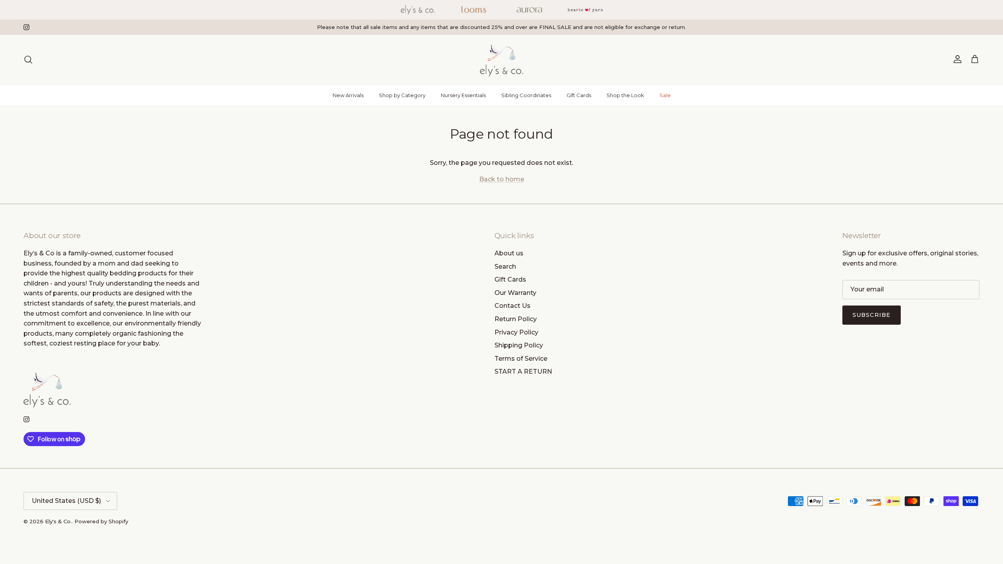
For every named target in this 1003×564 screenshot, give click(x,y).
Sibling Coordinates (526, 95)
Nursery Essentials (463, 95)
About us (508, 253)
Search (505, 266)
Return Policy (515, 319)
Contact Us (512, 305)
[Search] (28, 59)
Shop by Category (402, 95)
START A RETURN (523, 371)
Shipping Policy (518, 345)
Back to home (501, 179)
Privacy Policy (516, 332)
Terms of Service (520, 358)
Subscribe (872, 314)
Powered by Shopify (101, 521)
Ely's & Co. (58, 521)
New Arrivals (348, 95)
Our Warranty (515, 292)
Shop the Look (625, 95)
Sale (665, 95)
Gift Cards (579, 95)
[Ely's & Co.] (501, 59)
